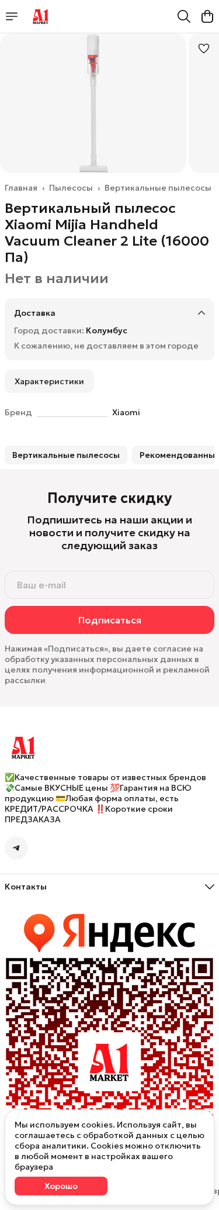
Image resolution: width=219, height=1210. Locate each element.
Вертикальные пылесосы (158, 187)
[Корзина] (207, 16)
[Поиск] (184, 16)
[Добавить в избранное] (204, 48)
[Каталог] (12, 16)
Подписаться (109, 620)
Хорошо (61, 1186)
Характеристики (49, 381)
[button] (66, 455)
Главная (21, 187)
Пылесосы (71, 187)
